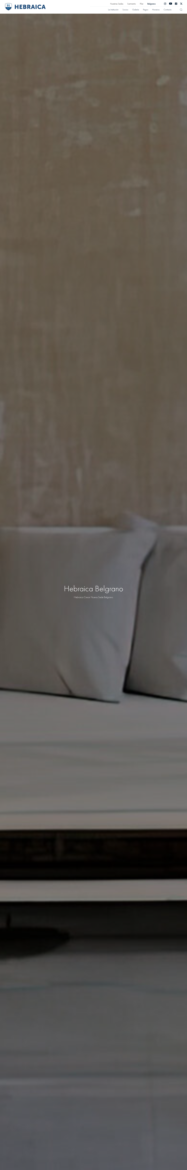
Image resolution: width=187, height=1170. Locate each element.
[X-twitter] (181, 3)
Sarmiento (131, 3)
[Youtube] (170, 3)
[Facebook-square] (176, 3)
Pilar (141, 3)
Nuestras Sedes (116, 3)
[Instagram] (165, 3)
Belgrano (151, 3)
